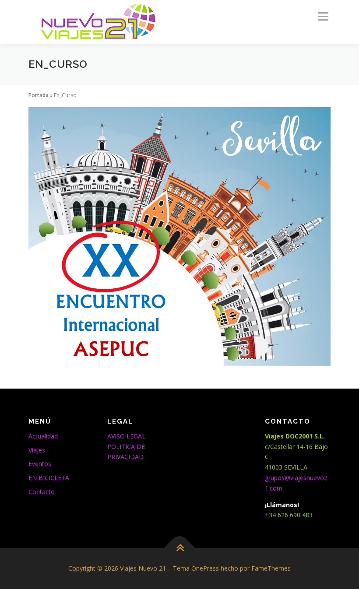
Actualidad (43, 436)
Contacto (41, 491)
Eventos (39, 463)
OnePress (205, 568)
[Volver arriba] (179, 548)
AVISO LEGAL (126, 436)
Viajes (36, 450)
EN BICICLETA (48, 477)
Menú (323, 16)
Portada (38, 95)
